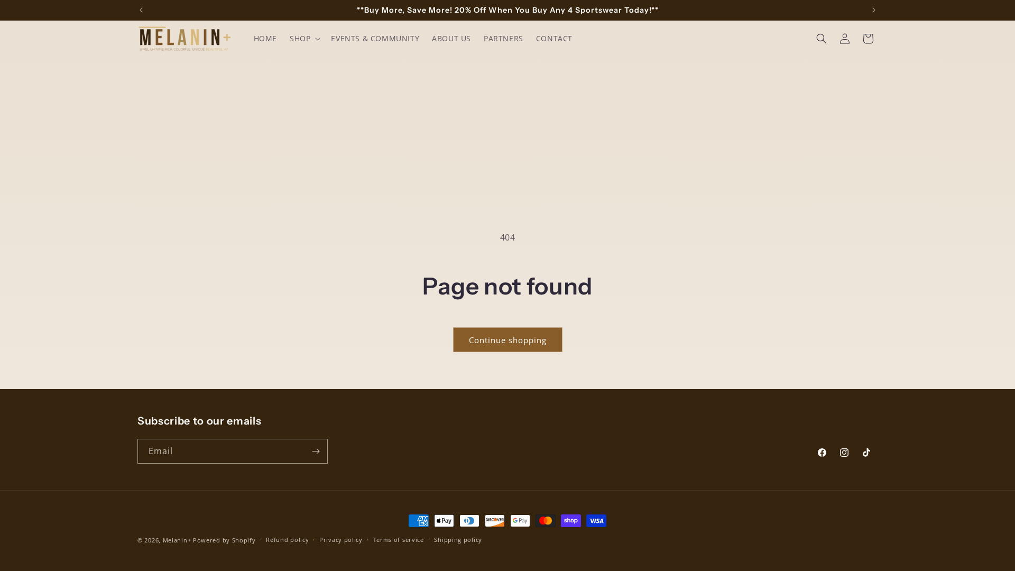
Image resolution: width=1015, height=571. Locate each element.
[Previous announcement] (141, 10)
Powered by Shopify (224, 540)
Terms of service (398, 540)
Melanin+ (177, 540)
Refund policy (287, 540)
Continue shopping (508, 340)
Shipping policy (458, 540)
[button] (304, 38)
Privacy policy (341, 540)
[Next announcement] (873, 10)
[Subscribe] (315, 451)
